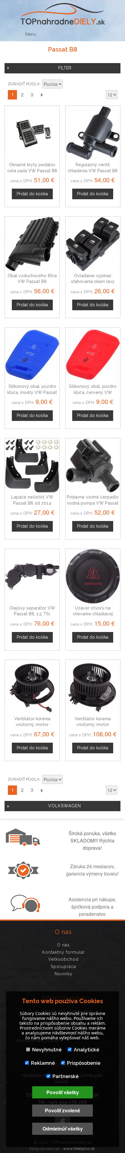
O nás (63, 945)
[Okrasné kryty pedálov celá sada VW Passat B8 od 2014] (32, 133)
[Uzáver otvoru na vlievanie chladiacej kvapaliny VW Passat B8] (93, 576)
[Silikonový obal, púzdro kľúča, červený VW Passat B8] (93, 355)
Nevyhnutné (47, 1050)
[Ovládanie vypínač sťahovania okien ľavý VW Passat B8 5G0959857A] (93, 244)
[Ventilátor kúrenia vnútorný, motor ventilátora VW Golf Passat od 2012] (32, 687)
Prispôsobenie (83, 1063)
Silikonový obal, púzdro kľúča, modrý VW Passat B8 (32, 392)
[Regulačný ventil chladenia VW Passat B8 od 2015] (93, 133)
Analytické (86, 1050)
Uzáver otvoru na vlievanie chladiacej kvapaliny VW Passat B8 (92, 614)
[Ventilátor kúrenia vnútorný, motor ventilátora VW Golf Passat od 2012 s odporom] (93, 687)
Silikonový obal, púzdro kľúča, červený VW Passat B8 (93, 392)
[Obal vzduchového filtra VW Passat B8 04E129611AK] (32, 244)
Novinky (64, 973)
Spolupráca (63, 966)
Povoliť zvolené (62, 1110)
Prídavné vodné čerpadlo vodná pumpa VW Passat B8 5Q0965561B (93, 503)
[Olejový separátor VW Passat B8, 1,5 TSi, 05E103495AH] (32, 576)
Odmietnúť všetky (62, 1128)
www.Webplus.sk (79, 1148)
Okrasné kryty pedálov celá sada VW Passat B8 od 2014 (32, 170)
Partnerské (65, 1076)
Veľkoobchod (63, 959)
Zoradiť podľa (24, 84)
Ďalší (41, 94)
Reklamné (43, 1063)
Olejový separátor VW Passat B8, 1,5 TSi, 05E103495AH (32, 614)
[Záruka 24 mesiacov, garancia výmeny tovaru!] (24, 877)
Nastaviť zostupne (68, 84)
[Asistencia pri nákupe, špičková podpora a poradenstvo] (24, 910)
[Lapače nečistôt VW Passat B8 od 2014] (32, 465)
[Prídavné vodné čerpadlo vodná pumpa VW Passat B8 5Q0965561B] (93, 465)
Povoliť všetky (62, 1092)
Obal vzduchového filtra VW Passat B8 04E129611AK (32, 281)
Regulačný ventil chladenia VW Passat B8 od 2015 (93, 170)
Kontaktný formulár (63, 952)
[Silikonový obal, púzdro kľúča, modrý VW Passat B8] (32, 355)
